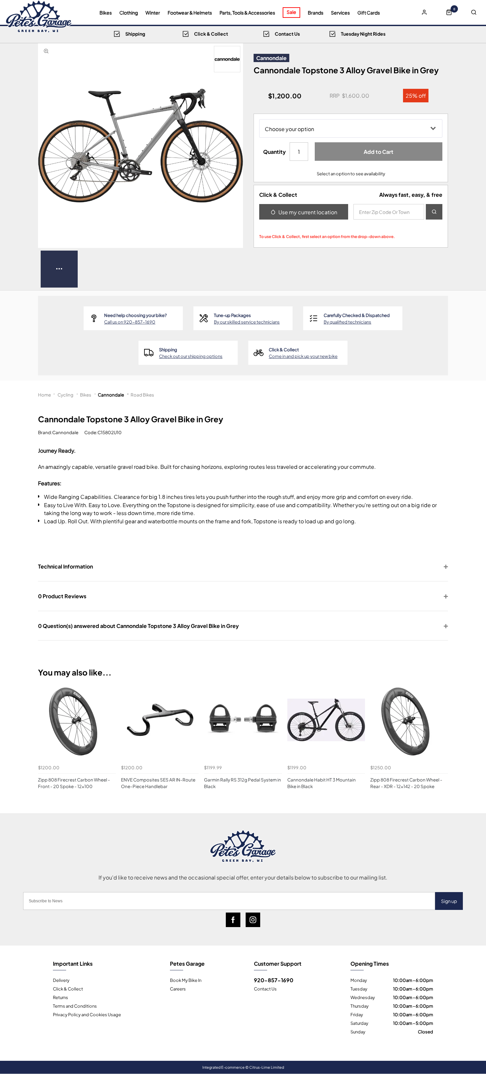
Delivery (61, 980)
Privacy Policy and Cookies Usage (87, 1014)
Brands (315, 12)
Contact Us (265, 988)
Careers (178, 988)
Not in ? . (303, 226)
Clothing (128, 12)
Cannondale (271, 58)
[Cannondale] (227, 59)
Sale (291, 12)
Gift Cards (368, 12)
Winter (152, 12)
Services (340, 12)
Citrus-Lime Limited (266, 1067)
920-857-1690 (273, 980)
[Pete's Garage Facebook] (233, 920)
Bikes (106, 12)
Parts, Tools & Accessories (247, 12)
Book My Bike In (185, 980)
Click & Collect (68, 988)
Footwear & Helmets (190, 12)
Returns (60, 997)
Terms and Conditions (75, 1005)
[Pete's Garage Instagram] (253, 920)
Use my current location (307, 211)
